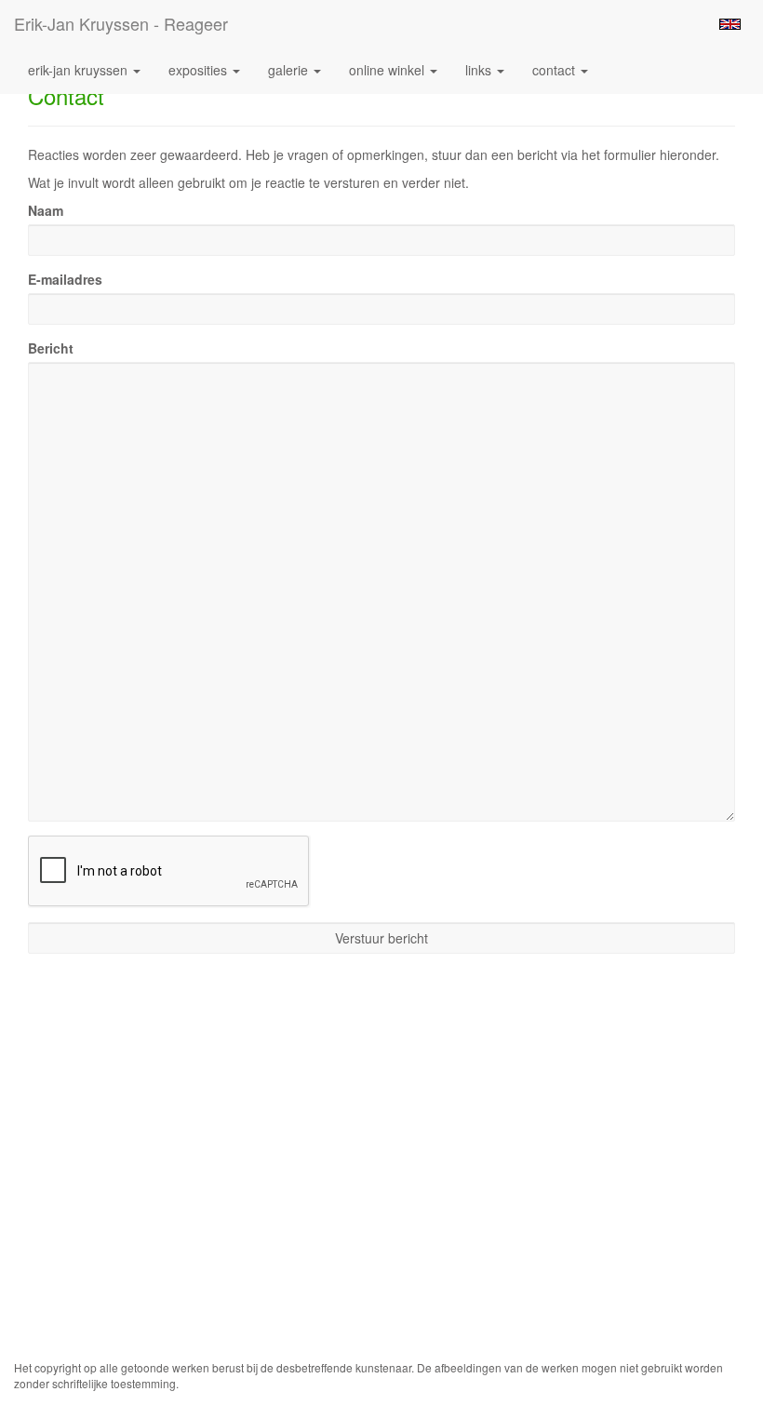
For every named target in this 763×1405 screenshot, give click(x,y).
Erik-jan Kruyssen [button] (79, 69)
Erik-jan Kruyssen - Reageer (121, 23)
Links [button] (480, 69)
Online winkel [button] (388, 69)
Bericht (51, 348)
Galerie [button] (290, 69)
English (730, 24)
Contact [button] (555, 69)
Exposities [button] (199, 69)
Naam (45, 210)
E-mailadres (65, 279)
